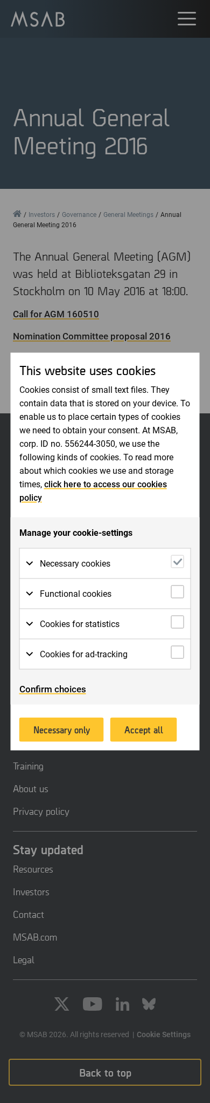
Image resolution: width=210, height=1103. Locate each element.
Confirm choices (52, 689)
